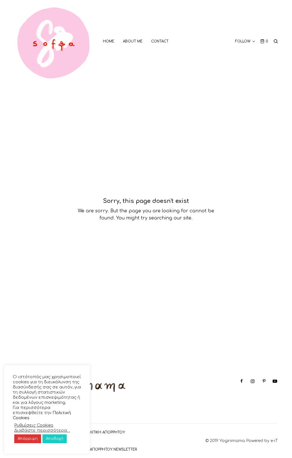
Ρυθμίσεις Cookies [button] (33, 425)
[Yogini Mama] (53, 41)
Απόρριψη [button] (28, 439)
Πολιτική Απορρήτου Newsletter (104, 449)
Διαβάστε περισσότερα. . (42, 430)
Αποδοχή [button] (54, 439)
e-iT (274, 441)
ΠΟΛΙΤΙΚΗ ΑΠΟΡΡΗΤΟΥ (104, 432)
